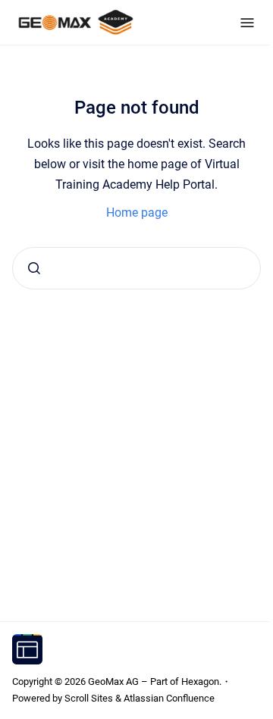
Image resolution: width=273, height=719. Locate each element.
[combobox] (136, 268)
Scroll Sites (88, 698)
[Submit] (34, 268)
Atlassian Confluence (169, 698)
